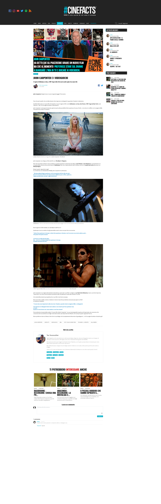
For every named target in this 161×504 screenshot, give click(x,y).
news (39, 23)
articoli (44, 23)
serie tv (70, 23)
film (49, 23)
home (35, 23)
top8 (65, 23)
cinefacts (60, 23)
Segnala (43, 425)
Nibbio (38, 421)
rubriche (75, 23)
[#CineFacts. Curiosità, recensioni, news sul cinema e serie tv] (79, 16)
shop (87, 23)
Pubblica (100, 416)
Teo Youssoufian (43, 85)
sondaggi (82, 23)
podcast (54, 23)
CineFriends (93, 23)
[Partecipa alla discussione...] (70, 410)
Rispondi (39, 425)
